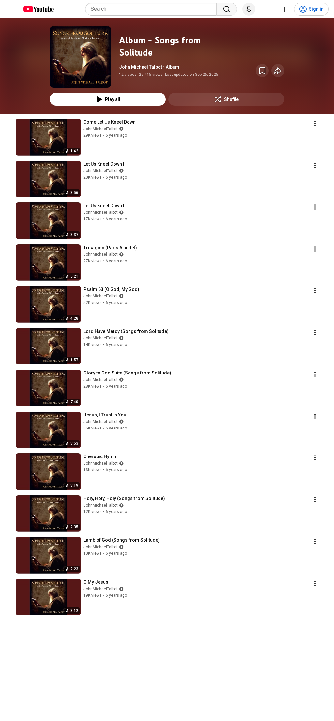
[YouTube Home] (38, 9)
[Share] (277, 70)
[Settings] (285, 9)
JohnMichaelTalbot (101, 129)
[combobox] (153, 9)
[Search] (226, 9)
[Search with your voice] (248, 9)
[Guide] (12, 9)
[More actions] (315, 123)
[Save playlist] (262, 70)
